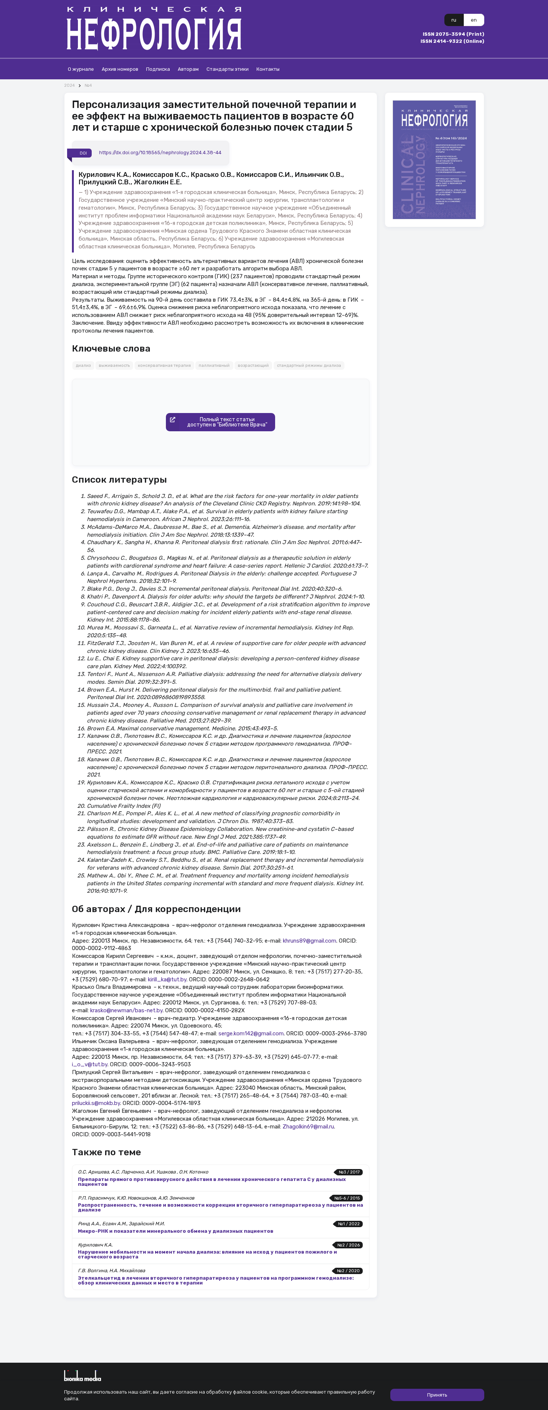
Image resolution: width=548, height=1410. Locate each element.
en (474, 20)
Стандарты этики (228, 69)
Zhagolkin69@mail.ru (308, 1126)
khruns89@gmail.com (309, 940)
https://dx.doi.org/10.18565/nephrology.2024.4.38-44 (160, 153)
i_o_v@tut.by (89, 1064)
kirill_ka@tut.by (167, 979)
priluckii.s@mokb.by (96, 1103)
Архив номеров (120, 69)
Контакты (268, 69)
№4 (88, 85)
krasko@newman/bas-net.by (126, 1010)
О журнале (81, 69)
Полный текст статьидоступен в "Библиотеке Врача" (227, 422)
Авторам (188, 69)
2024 (69, 85)
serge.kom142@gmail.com (251, 1033)
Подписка (158, 69)
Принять (437, 1395)
